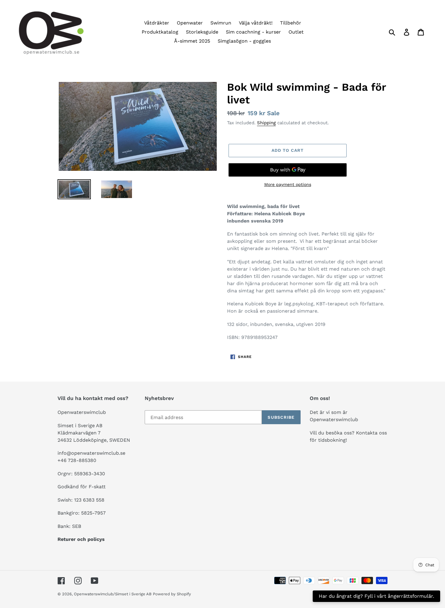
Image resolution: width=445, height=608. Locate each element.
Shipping (266, 122)
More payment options (287, 184)
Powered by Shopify (172, 594)
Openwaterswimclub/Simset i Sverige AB (112, 594)
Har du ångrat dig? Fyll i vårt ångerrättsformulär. (376, 596)
